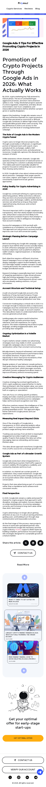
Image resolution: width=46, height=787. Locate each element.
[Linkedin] (27, 777)
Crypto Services (14, 9)
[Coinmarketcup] (18, 777)
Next (31, 579)
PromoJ (18, 530)
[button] (26, 543)
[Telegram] (36, 777)
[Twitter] (10, 777)
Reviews (29, 9)
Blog (37, 9)
